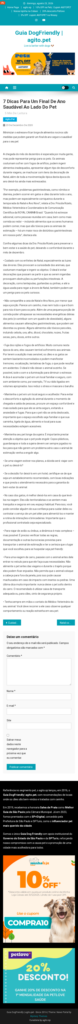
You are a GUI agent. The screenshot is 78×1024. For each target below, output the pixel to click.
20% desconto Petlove (53, 11)
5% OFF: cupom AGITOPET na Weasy (39, 15)
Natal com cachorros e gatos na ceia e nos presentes (67, 622)
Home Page (13, 7)
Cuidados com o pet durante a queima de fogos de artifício (14, 622)
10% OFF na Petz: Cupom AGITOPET (53, 7)
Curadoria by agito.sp (39, 1020)
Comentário (14, 655)
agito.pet (10, 119)
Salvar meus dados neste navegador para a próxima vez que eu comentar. (17, 748)
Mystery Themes (38, 1016)
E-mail (11, 705)
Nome (11, 691)
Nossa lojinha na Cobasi (26, 11)
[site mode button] (65, 87)
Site (9, 720)
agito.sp (27, 7)
